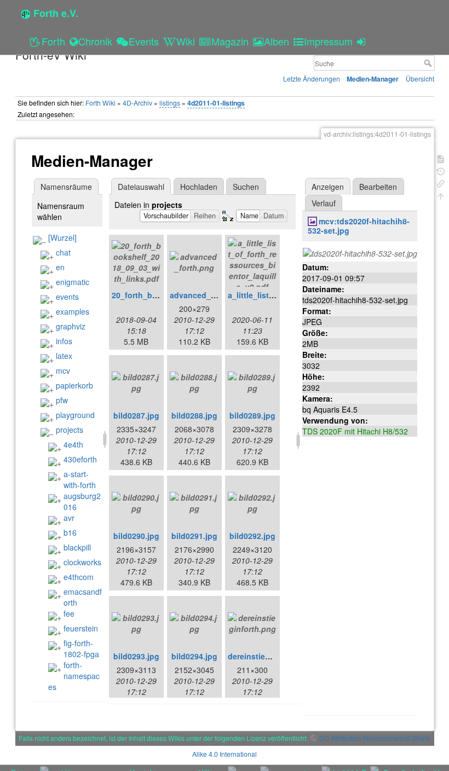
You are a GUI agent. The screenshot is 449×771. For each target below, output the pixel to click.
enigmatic (72, 281)
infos (64, 340)
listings (169, 102)
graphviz (70, 326)
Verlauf (324, 203)
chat (63, 252)
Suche (429, 63)
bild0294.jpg (194, 656)
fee (69, 613)
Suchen (246, 186)
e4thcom (79, 576)
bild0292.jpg (252, 535)
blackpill (77, 547)
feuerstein (81, 628)
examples (72, 311)
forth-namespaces (74, 675)
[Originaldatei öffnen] (360, 252)
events (67, 296)
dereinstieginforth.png (270, 656)
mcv (63, 370)
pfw (62, 400)
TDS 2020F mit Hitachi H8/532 (355, 431)
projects (69, 429)
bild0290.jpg (136, 535)
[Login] (363, 41)
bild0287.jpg (136, 415)
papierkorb (74, 385)
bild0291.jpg (194, 535)
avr (69, 517)
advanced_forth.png (208, 294)
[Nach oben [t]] (441, 195)
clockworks (82, 561)
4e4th (73, 444)
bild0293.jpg (136, 656)
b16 (70, 532)
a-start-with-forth (80, 479)
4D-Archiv (137, 102)
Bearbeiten (378, 186)
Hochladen (198, 186)
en (60, 267)
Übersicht (420, 78)
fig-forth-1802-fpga (81, 648)
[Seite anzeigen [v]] (441, 158)
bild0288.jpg (194, 415)
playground (75, 414)
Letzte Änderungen (311, 78)
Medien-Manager (373, 79)
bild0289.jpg (252, 415)
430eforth (80, 459)
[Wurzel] (62, 237)
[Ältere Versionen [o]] (441, 170)
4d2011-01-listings (216, 103)
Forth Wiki (100, 102)
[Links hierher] (441, 182)
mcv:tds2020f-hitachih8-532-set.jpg (359, 226)
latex (64, 355)
